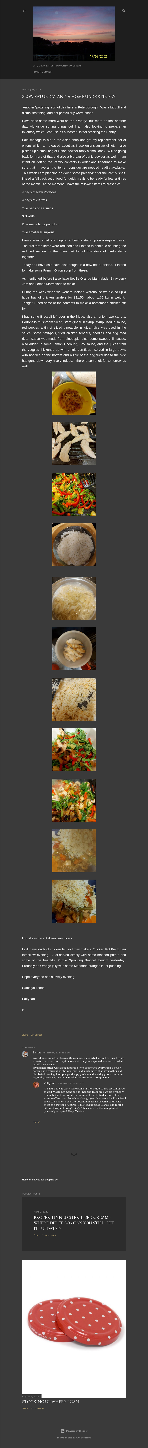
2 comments (49, 1235)
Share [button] (25, 1034)
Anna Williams (83, 1437)
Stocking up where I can (50, 1401)
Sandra (37, 1052)
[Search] (124, 10)
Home (37, 72)
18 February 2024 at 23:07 (70, 1083)
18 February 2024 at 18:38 (56, 1052)
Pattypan (49, 1083)
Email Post (36, 1034)
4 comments (37, 1408)
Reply (36, 1121)
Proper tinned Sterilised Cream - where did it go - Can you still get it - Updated (74, 1223)
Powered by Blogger (77, 1430)
